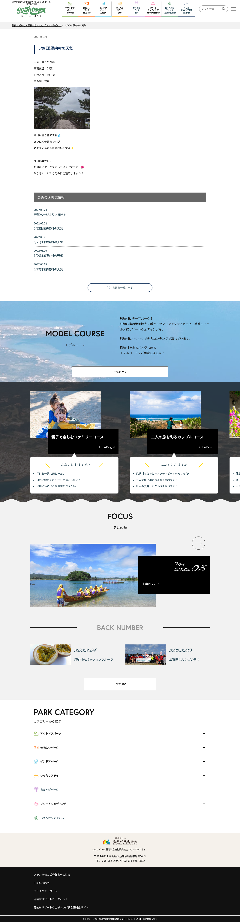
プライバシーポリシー (47, 891)
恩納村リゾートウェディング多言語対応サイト (61, 907)
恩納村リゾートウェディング (51, 899)
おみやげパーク (49, 789)
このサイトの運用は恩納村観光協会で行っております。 (120, 849)
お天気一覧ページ (122, 287)
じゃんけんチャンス (52, 818)
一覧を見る (120, 371)
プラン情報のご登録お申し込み (52, 874)
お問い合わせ (42, 883)
